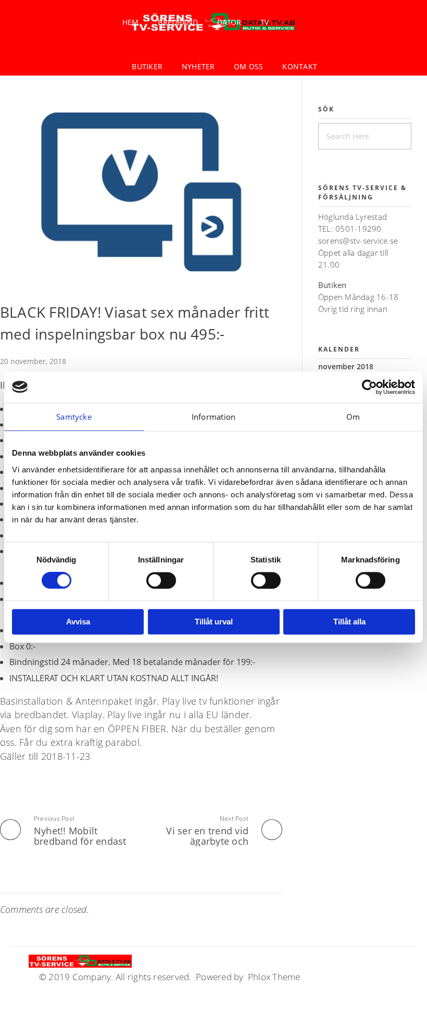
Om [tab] (353, 416)
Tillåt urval (214, 621)
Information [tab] (214, 416)
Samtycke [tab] (74, 416)
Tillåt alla (349, 621)
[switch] (161, 580)
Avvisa (78, 621)
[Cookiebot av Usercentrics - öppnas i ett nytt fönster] (369, 387)
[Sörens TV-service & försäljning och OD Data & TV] (80, 961)
